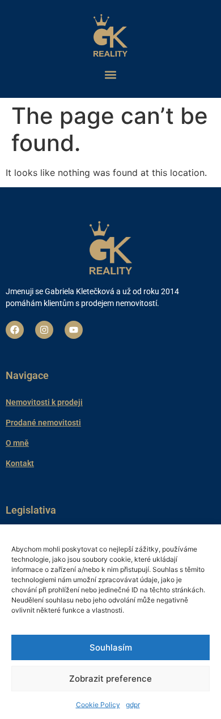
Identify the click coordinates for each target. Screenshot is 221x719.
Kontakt (20, 463)
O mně (17, 442)
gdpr (133, 704)
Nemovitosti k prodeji (44, 402)
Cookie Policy (98, 704)
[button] (110, 74)
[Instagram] (44, 330)
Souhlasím (111, 647)
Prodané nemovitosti (43, 422)
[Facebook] (15, 330)
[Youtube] (74, 330)
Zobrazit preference (110, 678)
